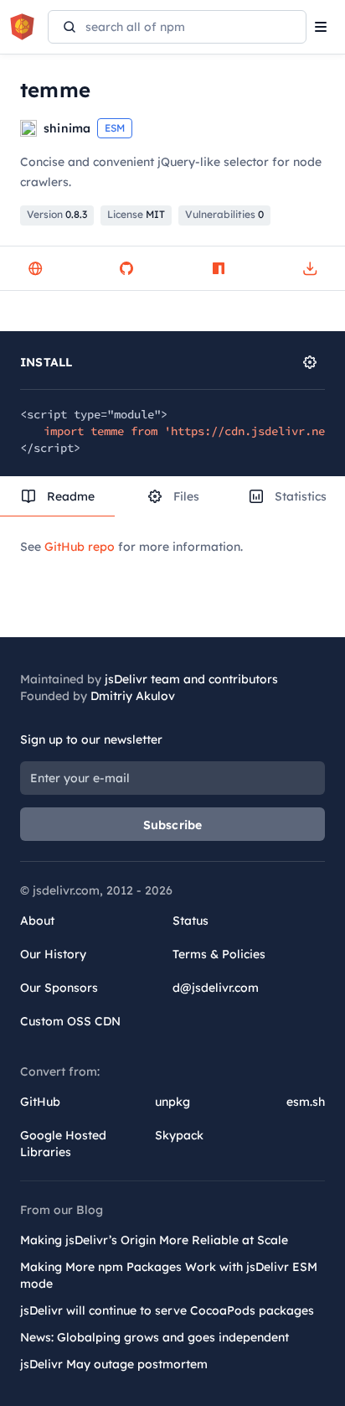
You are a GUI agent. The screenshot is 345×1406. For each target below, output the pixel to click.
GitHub (40, 1101)
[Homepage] (35, 268)
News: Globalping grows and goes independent (154, 1337)
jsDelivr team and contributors (191, 679)
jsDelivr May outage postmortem (114, 1364)
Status (190, 920)
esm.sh (305, 1101)
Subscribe (173, 825)
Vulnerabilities (224, 214)
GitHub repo (79, 546)
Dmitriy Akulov (132, 695)
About (37, 920)
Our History (53, 954)
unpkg (172, 1101)
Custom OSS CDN (70, 1021)
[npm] (218, 268)
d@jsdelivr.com (215, 987)
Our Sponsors (59, 987)
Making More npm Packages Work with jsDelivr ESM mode (168, 1275)
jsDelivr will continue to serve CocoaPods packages (167, 1310)
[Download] (310, 268)
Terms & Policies (218, 954)
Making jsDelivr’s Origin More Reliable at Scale (154, 1240)
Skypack (179, 1135)
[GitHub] (126, 268)
